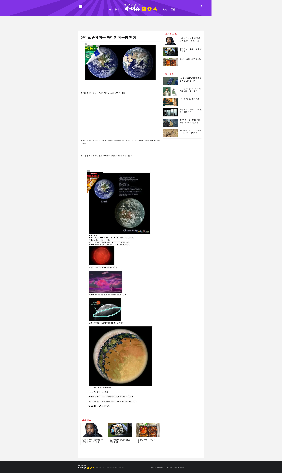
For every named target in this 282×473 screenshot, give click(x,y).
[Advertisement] (141, 23)
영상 (165, 9)
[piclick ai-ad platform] (97, 46)
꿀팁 (173, 9)
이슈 (109, 9)
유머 (117, 9)
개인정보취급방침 (156, 467)
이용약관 (168, 467)
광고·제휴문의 (179, 467)
